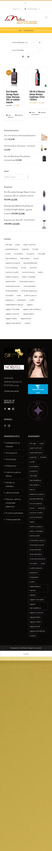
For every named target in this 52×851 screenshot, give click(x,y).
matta (40, 272)
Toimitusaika (11, 459)
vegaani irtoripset (12, 309)
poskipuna (9, 300)
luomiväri (33, 267)
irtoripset (41, 254)
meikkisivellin (10, 281)
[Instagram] (13, 409)
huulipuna (30, 254)
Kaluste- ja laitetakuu (10, 484)
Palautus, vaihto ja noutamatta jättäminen (13, 503)
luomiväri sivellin (12, 272)
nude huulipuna (30, 295)
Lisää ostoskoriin (11, 116)
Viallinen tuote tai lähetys (13, 474)
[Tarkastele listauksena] (28, 56)
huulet (8, 254)
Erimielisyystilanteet (14, 513)
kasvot (36, 258)
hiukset (35, 249)
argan (17, 244)
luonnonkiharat (28, 272)
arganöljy (25, 249)
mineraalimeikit (30, 286)
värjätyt (27, 323)
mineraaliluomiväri (12, 286)
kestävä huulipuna (12, 263)
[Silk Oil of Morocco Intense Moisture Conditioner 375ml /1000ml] (37, 77)
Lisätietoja (20, 115)
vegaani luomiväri (12, 314)
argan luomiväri (29, 244)
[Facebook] (5, 409)
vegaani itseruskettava (32, 309)
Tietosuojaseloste (13, 519)
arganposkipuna (11, 249)
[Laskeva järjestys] (39, 42)
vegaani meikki (11, 318)
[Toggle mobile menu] (46, 17)
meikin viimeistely (29, 277)
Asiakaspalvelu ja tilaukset (13, 444)
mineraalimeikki (11, 291)
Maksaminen (11, 466)
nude (19, 295)
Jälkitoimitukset (12, 492)
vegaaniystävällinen (13, 323)
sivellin (32, 300)
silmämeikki (21, 300)
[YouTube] (9, 409)
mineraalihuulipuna (27, 281)
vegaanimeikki (28, 314)
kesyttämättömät (30, 263)
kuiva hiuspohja (11, 267)
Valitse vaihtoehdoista (34, 113)
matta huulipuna (12, 277)
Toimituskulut (11, 453)
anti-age (8, 244)
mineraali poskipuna (29, 291)
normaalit (9, 295)
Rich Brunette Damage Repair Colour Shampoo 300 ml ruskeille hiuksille (13, 97)
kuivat (23, 267)
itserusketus (25, 258)
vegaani (30, 304)
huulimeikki (18, 254)
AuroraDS (38, 648)
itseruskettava (11, 258)
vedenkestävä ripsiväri (14, 304)
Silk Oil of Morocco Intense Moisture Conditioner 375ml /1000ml (37, 95)
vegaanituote (25, 318)
